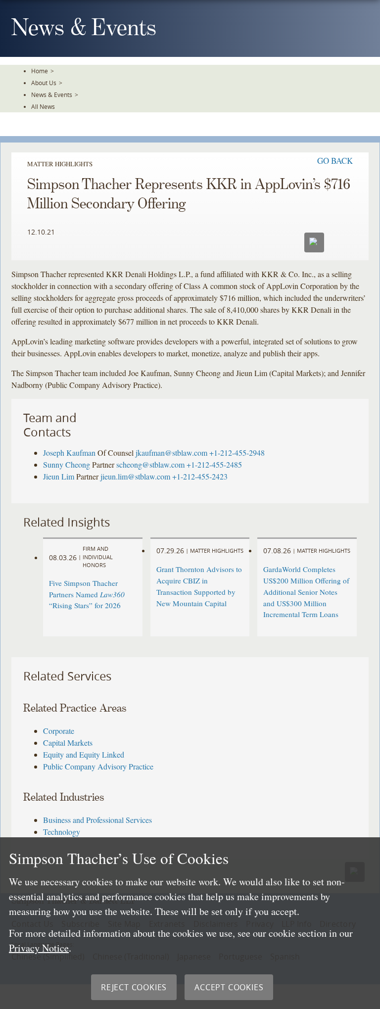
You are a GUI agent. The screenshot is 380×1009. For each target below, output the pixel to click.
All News (43, 106)
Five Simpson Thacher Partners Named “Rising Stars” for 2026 (87, 594)
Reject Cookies (134, 987)
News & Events (51, 94)
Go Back (335, 160)
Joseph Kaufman (69, 452)
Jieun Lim (58, 476)
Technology (61, 831)
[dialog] (190, 923)
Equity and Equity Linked (83, 754)
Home (39, 71)
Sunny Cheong (66, 464)
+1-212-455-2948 (237, 452)
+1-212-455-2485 (214, 464)
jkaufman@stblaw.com (171, 452)
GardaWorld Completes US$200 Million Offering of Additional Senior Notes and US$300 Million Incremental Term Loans (306, 591)
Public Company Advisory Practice (98, 766)
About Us (43, 83)
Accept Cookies (228, 987)
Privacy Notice (39, 948)
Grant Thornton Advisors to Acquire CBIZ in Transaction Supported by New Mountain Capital (199, 586)
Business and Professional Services (97, 820)
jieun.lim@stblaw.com (135, 476)
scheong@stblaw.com (150, 464)
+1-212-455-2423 (200, 476)
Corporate (58, 730)
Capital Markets (68, 742)
